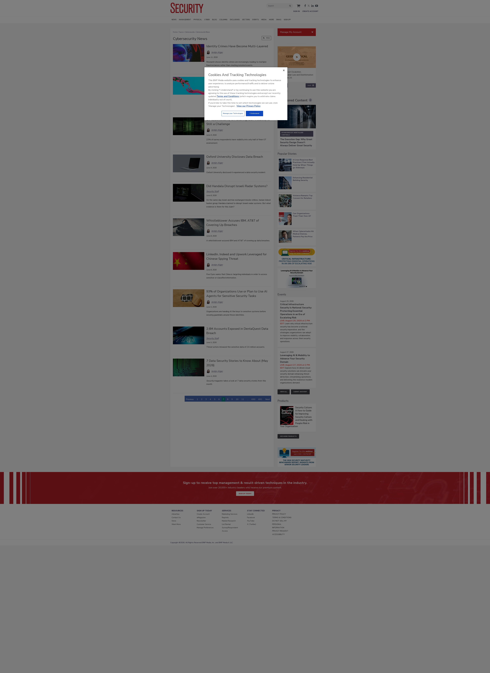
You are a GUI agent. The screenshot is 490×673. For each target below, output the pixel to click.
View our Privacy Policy (248, 106)
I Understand (254, 113)
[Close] (284, 70)
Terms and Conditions (228, 96)
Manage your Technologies (233, 113)
